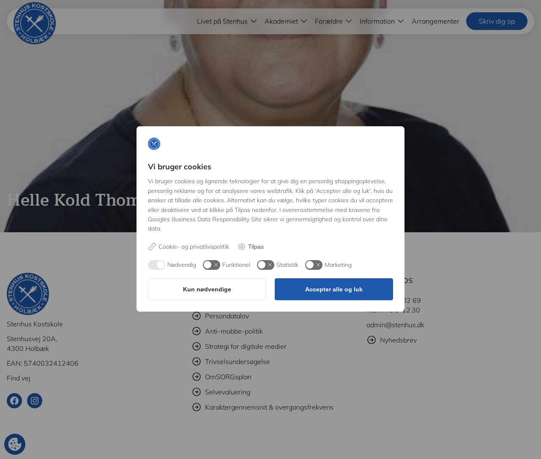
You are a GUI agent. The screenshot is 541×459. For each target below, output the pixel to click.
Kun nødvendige (207, 289)
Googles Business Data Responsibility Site (205, 219)
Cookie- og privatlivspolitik (193, 246)
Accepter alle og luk (334, 289)
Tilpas (256, 246)
